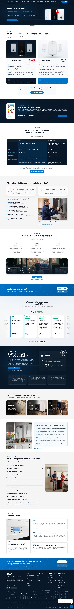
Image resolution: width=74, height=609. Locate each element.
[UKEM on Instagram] (14, 588)
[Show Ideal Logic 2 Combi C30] (51, 55)
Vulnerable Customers (62, 582)
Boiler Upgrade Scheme (60, 437)
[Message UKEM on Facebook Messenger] (9, 588)
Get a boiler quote (62, 116)
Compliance (60, 578)
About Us (60, 575)
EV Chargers (32, 1)
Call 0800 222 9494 (62, 291)
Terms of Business (48, 607)
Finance (38, 1)
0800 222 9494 (9, 584)
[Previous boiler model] (9, 48)
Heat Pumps (24, 1)
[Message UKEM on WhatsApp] (7, 588)
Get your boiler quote (37, 277)
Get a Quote (64, 1)
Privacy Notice (54, 607)
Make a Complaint (61, 585)
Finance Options (51, 575)
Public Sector (60, 577)
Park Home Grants (51, 578)
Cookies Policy (60, 607)
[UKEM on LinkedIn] (16, 588)
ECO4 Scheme (50, 582)
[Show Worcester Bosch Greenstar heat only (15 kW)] (22, 55)
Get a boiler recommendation (37, 92)
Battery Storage (29, 580)
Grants (41, 1)
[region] (21, 49)
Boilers (28, 1)
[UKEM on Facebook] (12, 588)
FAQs (38, 578)
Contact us (27, 504)
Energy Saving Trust (22, 110)
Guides (38, 575)
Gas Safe (10, 202)
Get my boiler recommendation (37, 171)
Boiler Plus (24, 134)
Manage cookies (65, 607)
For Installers (53, 1)
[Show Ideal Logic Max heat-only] (52, 55)
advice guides (29, 502)
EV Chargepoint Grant (52, 580)
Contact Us (39, 580)
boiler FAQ (23, 502)
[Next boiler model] (33, 48)
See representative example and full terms (15, 370)
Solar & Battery (17, 1)
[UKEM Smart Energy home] (9, 1)
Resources (47, 1)
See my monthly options (14, 367)
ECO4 (46, 438)
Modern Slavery (61, 587)
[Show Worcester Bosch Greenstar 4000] (19, 55)
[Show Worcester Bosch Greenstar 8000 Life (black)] (20, 55)
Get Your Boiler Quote (12, 20)
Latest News (39, 577)
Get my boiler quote (62, 288)
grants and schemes (37, 502)
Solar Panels (28, 578)
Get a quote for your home (47, 224)
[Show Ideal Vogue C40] (53, 55)
